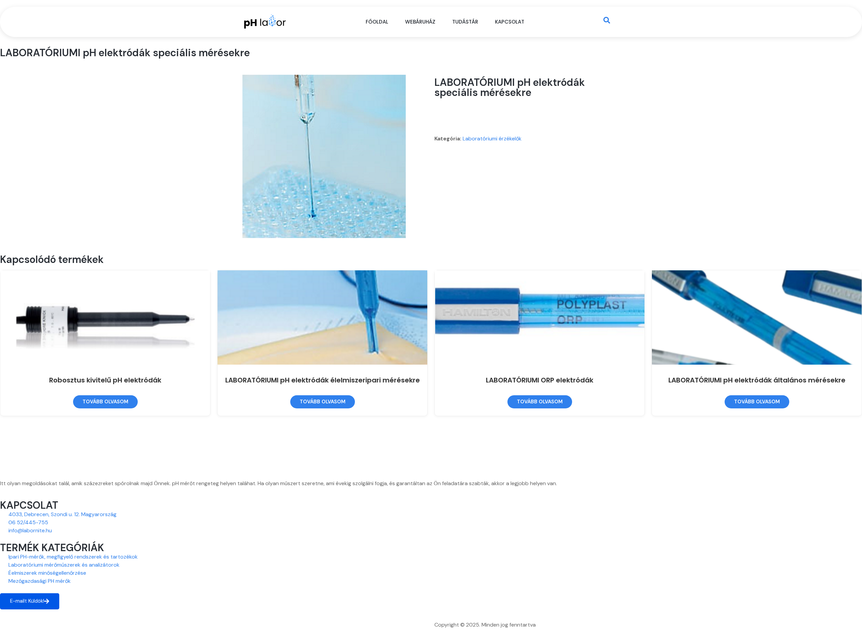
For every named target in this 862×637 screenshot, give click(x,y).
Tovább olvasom (105, 401)
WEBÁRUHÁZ (420, 21)
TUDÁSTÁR (465, 21)
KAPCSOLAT (509, 21)
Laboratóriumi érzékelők (492, 138)
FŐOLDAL (377, 21)
